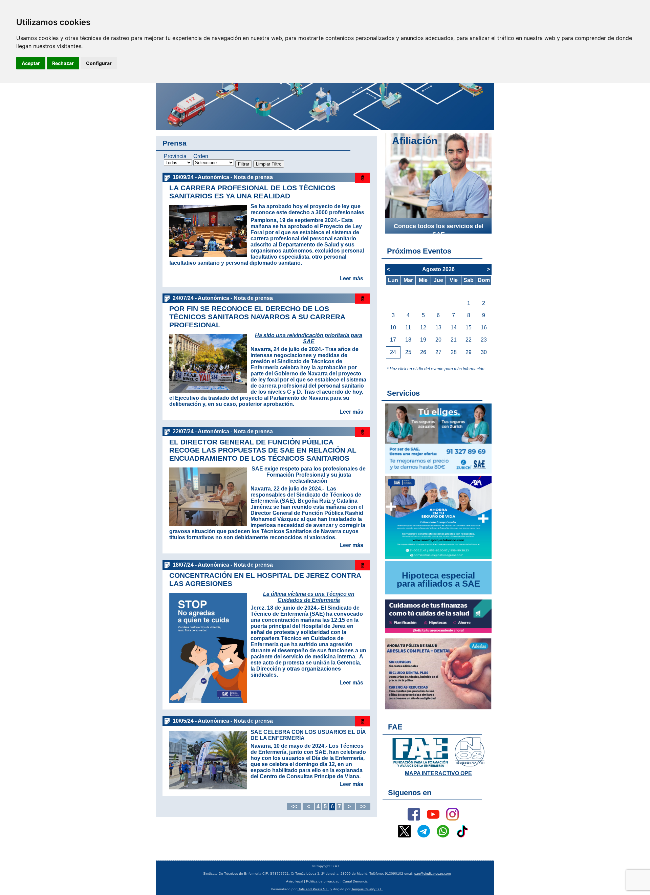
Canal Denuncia (355, 881)
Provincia (175, 156)
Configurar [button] (99, 63)
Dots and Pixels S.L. (313, 889)
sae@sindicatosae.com (432, 873)
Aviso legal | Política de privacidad (313, 881)
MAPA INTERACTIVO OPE (438, 773)
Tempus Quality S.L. (367, 889)
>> (363, 806)
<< (294, 806)
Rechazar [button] (63, 63)
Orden (200, 156)
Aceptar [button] (31, 63)
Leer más (351, 278)
